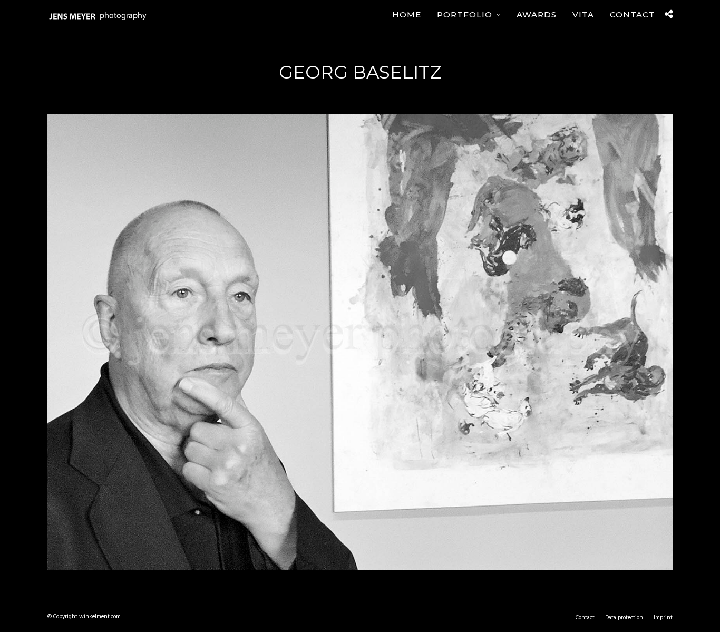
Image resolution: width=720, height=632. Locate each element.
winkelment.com (100, 616)
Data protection (624, 618)
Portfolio (464, 14)
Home (406, 14)
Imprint (663, 618)
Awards (537, 14)
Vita (583, 14)
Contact (632, 14)
